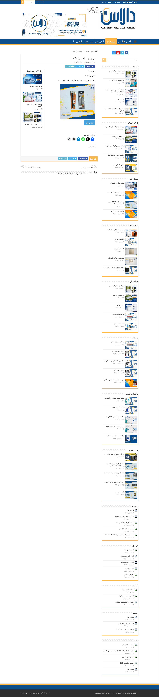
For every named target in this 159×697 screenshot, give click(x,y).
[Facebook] (43, 2)
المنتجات (111, 41)
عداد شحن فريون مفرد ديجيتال (124, 516)
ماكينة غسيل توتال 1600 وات (115, 426)
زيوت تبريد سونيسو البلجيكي (125, 629)
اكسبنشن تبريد (119, 492)
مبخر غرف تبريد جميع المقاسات (114, 473)
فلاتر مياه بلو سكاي (118, 165)
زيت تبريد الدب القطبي (126, 529)
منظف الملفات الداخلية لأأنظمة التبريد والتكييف (119, 651)
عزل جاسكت (129, 568)
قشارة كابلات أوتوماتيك (126, 596)
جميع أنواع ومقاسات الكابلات (124, 602)
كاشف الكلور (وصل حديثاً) (116, 155)
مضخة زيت (130, 617)
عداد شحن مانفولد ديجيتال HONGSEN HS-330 (119, 535)
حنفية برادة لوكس (118, 370)
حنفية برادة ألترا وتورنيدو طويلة (114, 361)
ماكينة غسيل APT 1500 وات (115, 436)
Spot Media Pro (26, 693)
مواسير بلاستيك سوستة (33, 166)
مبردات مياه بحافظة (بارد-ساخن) (114, 380)
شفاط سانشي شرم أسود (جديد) (114, 267)
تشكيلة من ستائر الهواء (117, 211)
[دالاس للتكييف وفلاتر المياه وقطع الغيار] (117, 17)
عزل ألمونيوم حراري (127, 562)
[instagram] (36, 2)
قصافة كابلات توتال (128, 590)
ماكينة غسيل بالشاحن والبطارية (114, 398)
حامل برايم (120, 99)
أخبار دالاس (124, 41)
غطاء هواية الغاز (119, 239)
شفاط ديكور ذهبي (118, 248)
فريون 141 (130, 510)
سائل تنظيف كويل (128, 657)
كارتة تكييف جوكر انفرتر (33, 124)
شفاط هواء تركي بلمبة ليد (116, 258)
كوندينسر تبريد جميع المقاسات (114, 482)
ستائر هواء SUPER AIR (117, 183)
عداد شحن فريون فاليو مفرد (125, 522)
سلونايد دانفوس (119, 323)
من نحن (103, 2)
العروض (99, 41)
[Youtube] (39, 2)
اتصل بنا (117, 2)
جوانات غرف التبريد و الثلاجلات (114, 454)
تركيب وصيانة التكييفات (117, 80)
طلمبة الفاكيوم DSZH (127, 663)
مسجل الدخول (71, 174)
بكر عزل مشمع (129, 574)
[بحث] (22, 2)
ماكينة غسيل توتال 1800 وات (115, 417)
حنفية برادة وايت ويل (117, 351)
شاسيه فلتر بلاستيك (118, 136)
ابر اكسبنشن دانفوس (117, 314)
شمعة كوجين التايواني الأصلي (34, 105)
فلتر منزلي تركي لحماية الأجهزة (114, 146)
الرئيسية (110, 2)
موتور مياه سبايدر (35, 86)
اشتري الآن (89, 123)
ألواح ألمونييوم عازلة (127, 556)
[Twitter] (41, 2)
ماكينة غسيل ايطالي (118, 407)
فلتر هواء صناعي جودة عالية (115, 230)
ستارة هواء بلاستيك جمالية (116, 192)
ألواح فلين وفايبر (128, 550)
